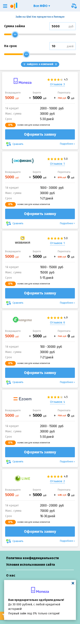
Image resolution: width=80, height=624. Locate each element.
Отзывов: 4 (57, 402)
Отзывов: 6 (57, 322)
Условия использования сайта (30, 565)
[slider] (15, 34)
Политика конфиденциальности (32, 558)
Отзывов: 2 (57, 481)
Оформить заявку (40, 134)
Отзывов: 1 (57, 164)
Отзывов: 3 (57, 84)
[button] (5, 6)
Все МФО (40, 6)
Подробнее (66, 143)
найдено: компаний (40, 64)
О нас (10, 575)
